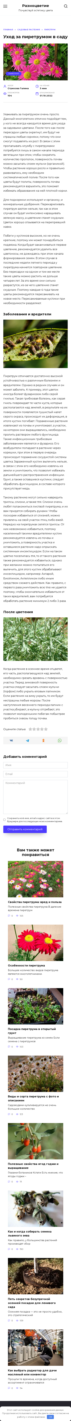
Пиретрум (13, 73)
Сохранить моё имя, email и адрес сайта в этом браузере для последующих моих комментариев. (35, 820)
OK (50, 1417)
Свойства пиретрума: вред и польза (35, 901)
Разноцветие (35, 5)
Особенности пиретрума (26, 965)
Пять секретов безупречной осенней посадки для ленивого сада (32, 1302)
